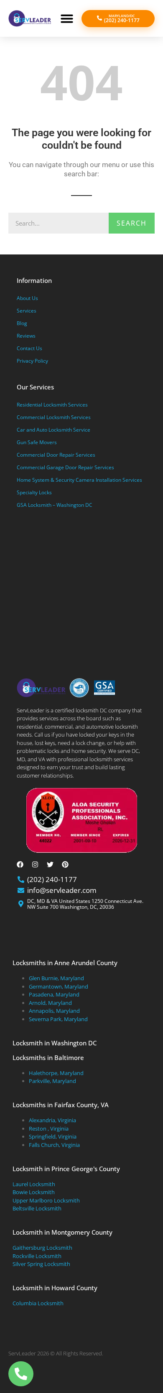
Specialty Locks (34, 492)
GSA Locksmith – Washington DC (54, 504)
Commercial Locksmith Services (54, 417)
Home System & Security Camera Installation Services (79, 479)
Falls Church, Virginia (54, 1145)
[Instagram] (35, 864)
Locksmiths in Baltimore (48, 1057)
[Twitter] (50, 864)
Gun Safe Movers (37, 442)
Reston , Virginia (49, 1128)
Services (26, 310)
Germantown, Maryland (58, 986)
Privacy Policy (32, 360)
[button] (67, 18)
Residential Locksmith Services (52, 404)
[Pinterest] (65, 864)
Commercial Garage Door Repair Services (65, 467)
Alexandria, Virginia (52, 1120)
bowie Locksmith (34, 1192)
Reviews (26, 335)
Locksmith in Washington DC (55, 1043)
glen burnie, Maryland (56, 978)
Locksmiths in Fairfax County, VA (61, 1105)
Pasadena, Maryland (54, 994)
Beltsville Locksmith (37, 1208)
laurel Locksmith (34, 1184)
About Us (27, 298)
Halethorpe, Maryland (56, 1073)
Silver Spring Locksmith (41, 1264)
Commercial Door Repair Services (56, 454)
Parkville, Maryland (52, 1081)
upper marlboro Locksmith (46, 1200)
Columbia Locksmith (38, 1303)
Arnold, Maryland (50, 1003)
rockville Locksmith (37, 1256)
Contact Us (29, 348)
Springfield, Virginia (52, 1136)
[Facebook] (20, 864)
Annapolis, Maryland (54, 1010)
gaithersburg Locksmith (42, 1247)
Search (132, 223)
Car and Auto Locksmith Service (53, 429)
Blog (22, 323)
